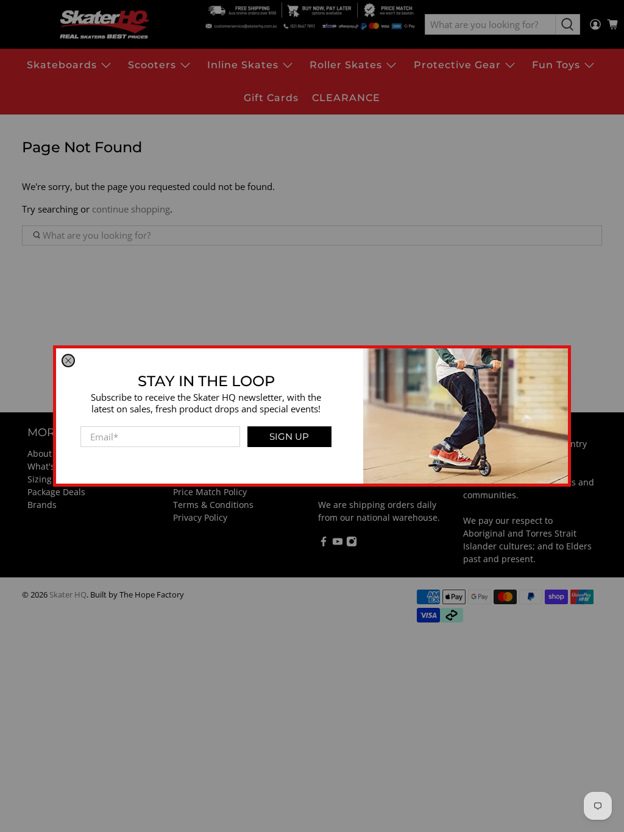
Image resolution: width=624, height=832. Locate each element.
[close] (68, 360)
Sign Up (289, 436)
